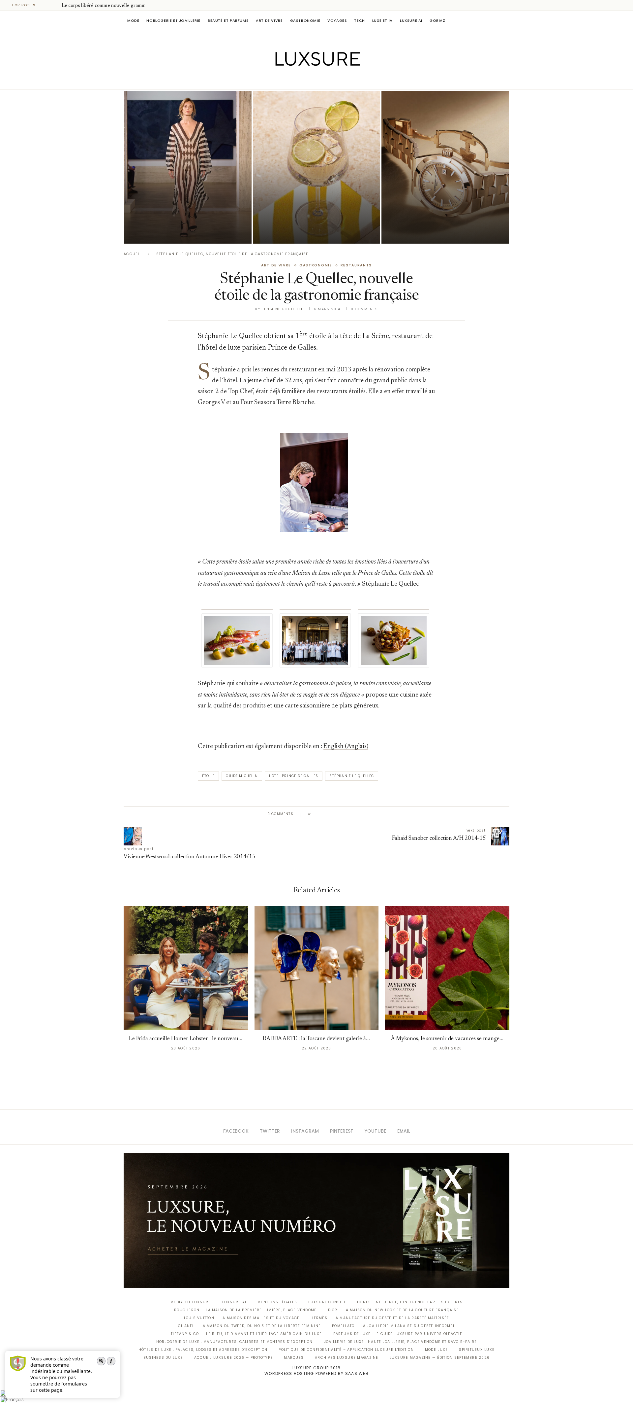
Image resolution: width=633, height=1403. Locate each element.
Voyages (337, 20)
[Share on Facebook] (322, 814)
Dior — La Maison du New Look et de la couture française (393, 1310)
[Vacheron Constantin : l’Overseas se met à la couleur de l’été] (445, 167)
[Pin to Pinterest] (335, 814)
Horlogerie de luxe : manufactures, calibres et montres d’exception (234, 1341)
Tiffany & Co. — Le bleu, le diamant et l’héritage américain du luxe (246, 1333)
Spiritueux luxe (477, 1349)
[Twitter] (303, 80)
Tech (359, 20)
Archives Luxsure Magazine (346, 1357)
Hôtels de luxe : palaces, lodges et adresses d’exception (203, 1349)
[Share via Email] (366, 814)
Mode (133, 20)
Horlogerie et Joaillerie (173, 20)
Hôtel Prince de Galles (293, 775)
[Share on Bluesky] (360, 814)
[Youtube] (330, 80)
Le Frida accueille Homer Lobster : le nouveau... (185, 1039)
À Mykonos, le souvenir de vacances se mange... (447, 1039)
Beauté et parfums (228, 20)
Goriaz (437, 20)
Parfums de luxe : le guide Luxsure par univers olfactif (397, 1333)
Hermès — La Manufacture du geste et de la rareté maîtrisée (380, 1318)
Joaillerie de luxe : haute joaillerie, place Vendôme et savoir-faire (400, 1341)
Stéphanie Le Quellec (351, 775)
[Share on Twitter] (328, 814)
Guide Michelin (242, 775)
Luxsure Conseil (327, 1302)
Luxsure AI (411, 20)
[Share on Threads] (354, 814)
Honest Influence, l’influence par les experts (410, 1302)
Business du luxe (163, 1357)
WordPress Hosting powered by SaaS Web (316, 1373)
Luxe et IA (382, 20)
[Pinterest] (321, 80)
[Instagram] (312, 80)
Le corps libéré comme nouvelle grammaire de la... (115, 6)
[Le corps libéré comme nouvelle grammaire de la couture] (188, 167)
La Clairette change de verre (305, 223)
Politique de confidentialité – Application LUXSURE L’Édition (346, 1349)
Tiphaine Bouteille (283, 309)
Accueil (132, 254)
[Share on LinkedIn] (341, 814)
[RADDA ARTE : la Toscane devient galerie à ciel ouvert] (317, 968)
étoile (208, 775)
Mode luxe (436, 1349)
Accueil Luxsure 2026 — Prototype (233, 1357)
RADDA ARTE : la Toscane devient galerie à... (316, 1039)
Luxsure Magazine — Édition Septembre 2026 (440, 1357)
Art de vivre (269, 20)
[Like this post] (314, 814)
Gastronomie (305, 20)
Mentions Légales (277, 1302)
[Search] (506, 20)
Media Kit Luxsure (190, 1302)
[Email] (340, 80)
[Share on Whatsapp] (347, 814)
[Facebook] (293, 80)
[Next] (55, 5)
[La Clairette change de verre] (316, 167)
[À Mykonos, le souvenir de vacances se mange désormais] (447, 968)
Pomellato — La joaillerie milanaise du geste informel (393, 1325)
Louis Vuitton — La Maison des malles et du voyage (242, 1318)
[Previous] (46, 5)
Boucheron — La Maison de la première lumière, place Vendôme (245, 1310)
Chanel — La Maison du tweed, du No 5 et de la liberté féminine (249, 1325)
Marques (294, 1357)
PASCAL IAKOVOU (158, 232)
